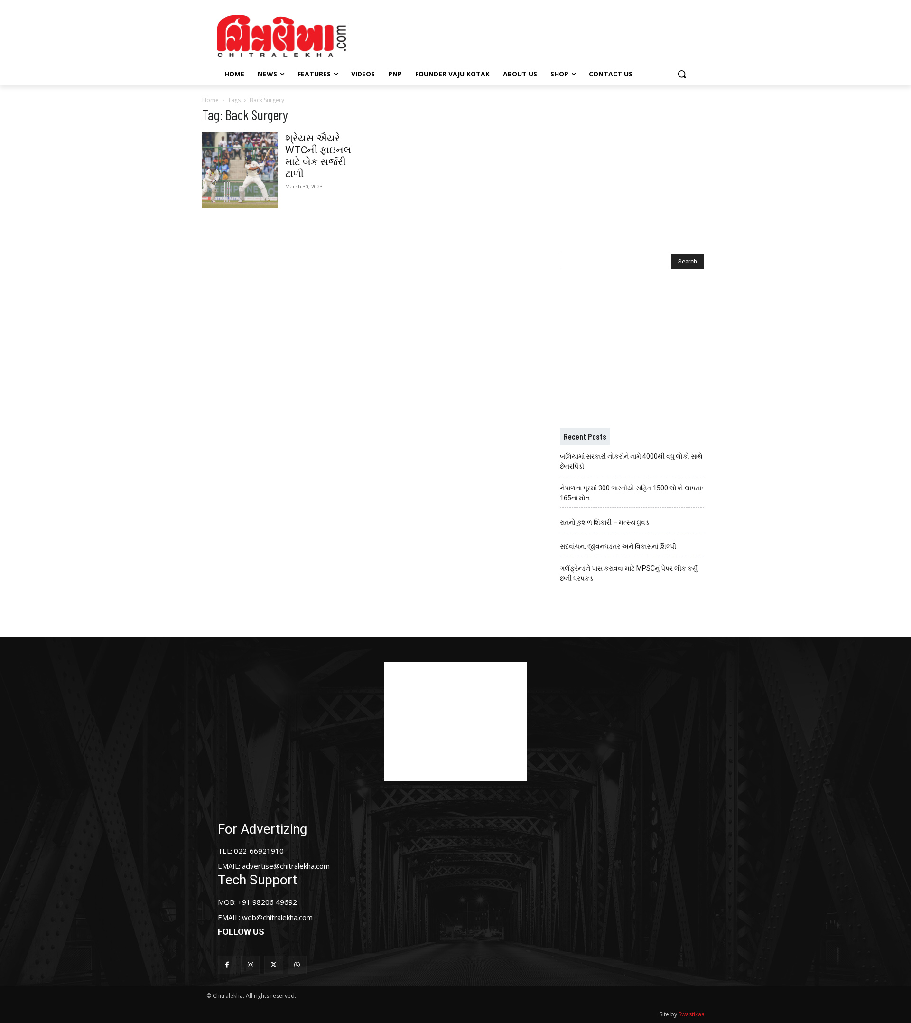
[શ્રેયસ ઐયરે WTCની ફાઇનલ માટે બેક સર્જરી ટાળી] (240, 170)
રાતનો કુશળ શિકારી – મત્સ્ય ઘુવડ (604, 522)
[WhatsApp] (297, 965)
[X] (273, 965)
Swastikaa (692, 1014)
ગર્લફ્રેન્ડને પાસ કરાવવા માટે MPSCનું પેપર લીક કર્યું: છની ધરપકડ (629, 573)
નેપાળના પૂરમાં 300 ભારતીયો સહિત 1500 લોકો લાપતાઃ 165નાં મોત (631, 493)
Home (210, 100)
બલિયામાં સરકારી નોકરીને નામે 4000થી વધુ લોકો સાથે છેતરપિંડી (631, 461)
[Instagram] (250, 965)
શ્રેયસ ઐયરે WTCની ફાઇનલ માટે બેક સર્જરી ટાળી (318, 155)
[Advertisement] (535, 34)
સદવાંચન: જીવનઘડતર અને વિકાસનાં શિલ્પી (618, 546)
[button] (681, 74)
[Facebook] (227, 965)
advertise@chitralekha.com (286, 866)
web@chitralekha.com (277, 917)
